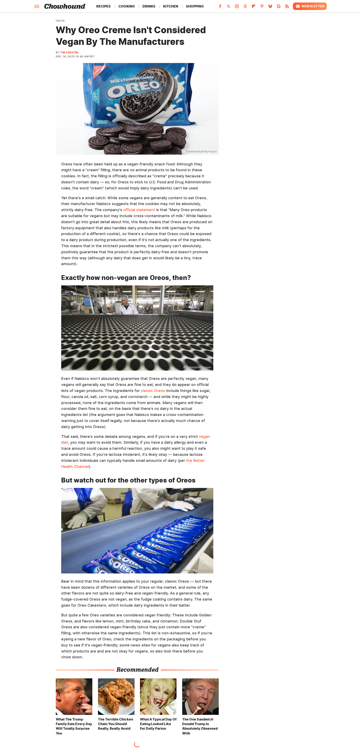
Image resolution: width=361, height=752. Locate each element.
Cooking (126, 6)
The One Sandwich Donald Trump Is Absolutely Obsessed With (200, 726)
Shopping (195, 6)
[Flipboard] (253, 7)
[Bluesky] (270, 7)
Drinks (148, 6)
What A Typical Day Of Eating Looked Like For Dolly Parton (158, 724)
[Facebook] (220, 7)
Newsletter (313, 6)
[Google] (278, 7)
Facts (60, 21)
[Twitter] (228, 7)
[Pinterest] (261, 7)
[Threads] (245, 7)
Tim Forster (69, 52)
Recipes (103, 6)
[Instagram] (236, 7)
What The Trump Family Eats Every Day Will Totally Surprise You (74, 726)
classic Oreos (153, 390)
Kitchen (170, 6)
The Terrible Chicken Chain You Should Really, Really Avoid (115, 724)
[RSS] (287, 7)
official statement (139, 210)
